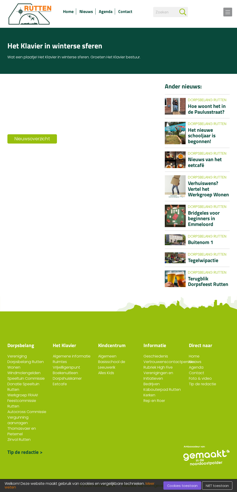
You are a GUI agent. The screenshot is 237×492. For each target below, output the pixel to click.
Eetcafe (60, 384)
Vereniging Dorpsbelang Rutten (25, 359)
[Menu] (227, 12)
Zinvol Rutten (19, 439)
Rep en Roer (154, 400)
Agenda (105, 11)
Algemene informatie (71, 356)
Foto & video (200, 378)
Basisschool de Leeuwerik (111, 364)
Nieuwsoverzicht (32, 139)
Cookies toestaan (182, 485)
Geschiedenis (155, 356)
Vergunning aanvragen (17, 420)
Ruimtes (60, 361)
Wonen (13, 367)
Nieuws (86, 11)
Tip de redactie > (25, 452)
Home (68, 11)
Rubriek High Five (158, 367)
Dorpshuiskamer (67, 378)
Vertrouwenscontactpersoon (169, 361)
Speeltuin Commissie (26, 378)
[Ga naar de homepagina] (30, 14)
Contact (125, 11)
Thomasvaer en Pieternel (21, 431)
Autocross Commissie (26, 411)
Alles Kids (106, 373)
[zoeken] (183, 12)
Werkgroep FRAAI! (22, 395)
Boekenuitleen (65, 373)
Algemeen (107, 356)
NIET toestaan (217, 485)
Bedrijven (151, 384)
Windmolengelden (24, 373)
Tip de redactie (202, 384)
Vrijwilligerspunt (66, 367)
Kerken (149, 395)
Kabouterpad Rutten (162, 389)
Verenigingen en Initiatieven (158, 375)
